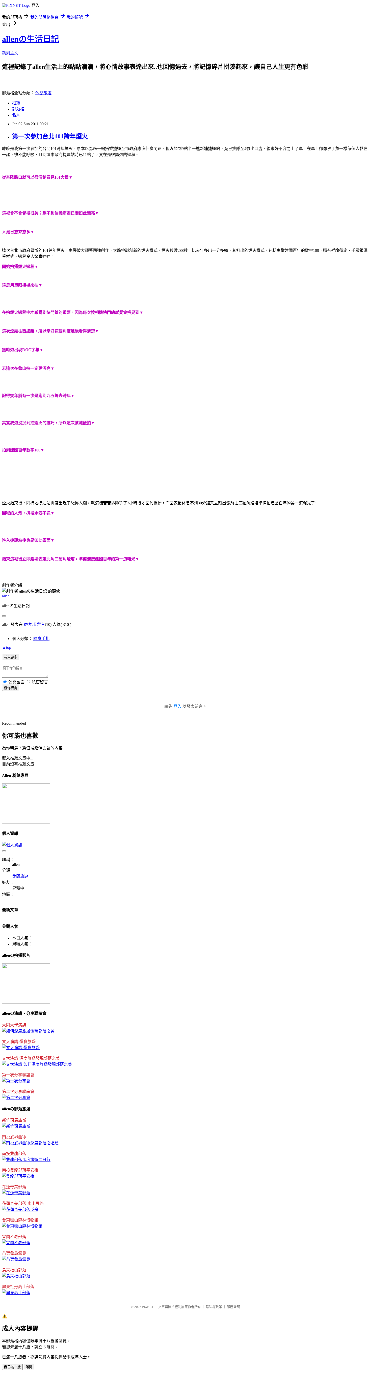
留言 (41, 624)
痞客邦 (30, 624)
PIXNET (147, 1307)
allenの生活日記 (30, 39)
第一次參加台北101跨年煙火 (50, 136)
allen (6, 596)
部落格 (18, 109)
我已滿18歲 (12, 1367)
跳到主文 (10, 53)
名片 (16, 115)
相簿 (16, 103)
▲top (6, 647)
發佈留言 (10, 688)
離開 (29, 1367)
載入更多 (10, 657)
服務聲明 (233, 1307)
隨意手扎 (41, 638)
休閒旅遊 (43, 93)
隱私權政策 (214, 1307)
